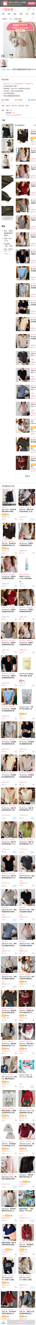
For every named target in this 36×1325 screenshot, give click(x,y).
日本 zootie (6, 69)
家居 (33, 14)
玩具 (27, 14)
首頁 (9, 14)
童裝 (21, 14)
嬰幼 (15, 14)
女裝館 (4, 19)
